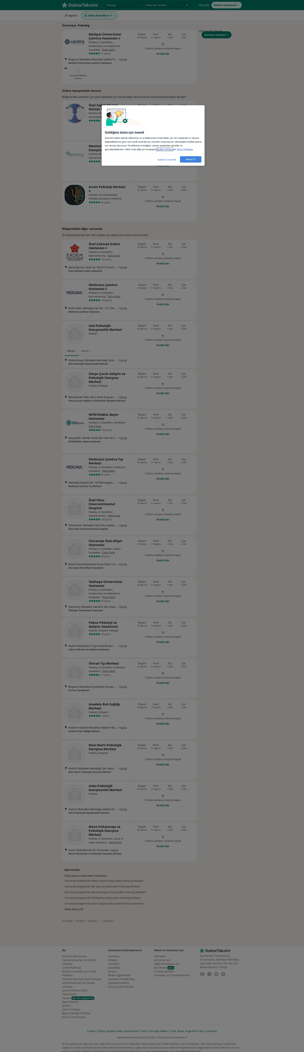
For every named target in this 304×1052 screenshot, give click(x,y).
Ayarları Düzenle (167, 159)
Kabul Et (191, 159)
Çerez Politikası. (185, 149)
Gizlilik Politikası (165, 149)
